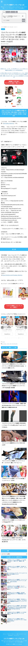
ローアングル (14, 343)
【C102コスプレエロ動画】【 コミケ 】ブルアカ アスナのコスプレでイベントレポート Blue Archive (17, 580)
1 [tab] (5, 338)
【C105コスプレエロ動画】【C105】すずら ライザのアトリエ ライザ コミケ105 (17, 567)
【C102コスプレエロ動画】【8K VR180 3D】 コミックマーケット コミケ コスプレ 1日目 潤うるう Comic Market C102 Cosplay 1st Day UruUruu (16, 607)
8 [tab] (19, 338)
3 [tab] (9, 338)
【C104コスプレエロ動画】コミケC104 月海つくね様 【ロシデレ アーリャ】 (16, 613)
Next (26, 327)
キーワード (13, 12)
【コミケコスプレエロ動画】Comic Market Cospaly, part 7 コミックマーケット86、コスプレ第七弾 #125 (14, 539)
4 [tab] (11, 338)
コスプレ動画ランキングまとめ (14, 5)
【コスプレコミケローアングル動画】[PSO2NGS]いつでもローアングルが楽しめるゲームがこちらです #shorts (14, 425)
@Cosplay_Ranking (8, 123)
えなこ (5, 343)
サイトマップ (16, 635)
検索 (4, 12)
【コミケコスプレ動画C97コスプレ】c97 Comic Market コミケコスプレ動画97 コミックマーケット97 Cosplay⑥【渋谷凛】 (13, 385)
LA (2, 343)
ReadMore (7, 334)
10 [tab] (22, 338)
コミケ (3, 341)
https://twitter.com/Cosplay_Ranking (12, 275)
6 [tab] (15, 338)
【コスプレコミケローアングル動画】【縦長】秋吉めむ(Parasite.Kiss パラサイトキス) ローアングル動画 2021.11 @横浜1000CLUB (14, 405)
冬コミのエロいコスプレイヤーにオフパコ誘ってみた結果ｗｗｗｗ (17, 573)
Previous (2, 327)
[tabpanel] (7, 326)
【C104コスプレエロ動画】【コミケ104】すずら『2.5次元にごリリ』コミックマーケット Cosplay (17, 587)
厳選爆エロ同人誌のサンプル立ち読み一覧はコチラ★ (14, 82)
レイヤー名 (8, 12)
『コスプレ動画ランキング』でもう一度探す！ (14, 306)
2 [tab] (7, 338)
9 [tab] (20, 338)
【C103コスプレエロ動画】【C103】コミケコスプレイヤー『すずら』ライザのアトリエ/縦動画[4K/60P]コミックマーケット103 (17, 601)
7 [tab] (17, 338)
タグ (16, 12)
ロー (11, 343)
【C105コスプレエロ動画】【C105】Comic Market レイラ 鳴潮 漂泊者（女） (17, 593)
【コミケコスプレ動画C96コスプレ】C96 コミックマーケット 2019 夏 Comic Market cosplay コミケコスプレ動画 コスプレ (14, 366)
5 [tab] (13, 338)
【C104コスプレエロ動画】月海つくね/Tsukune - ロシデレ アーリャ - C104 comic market (16, 620)
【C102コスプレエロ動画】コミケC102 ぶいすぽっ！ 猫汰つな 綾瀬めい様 (16, 560)
